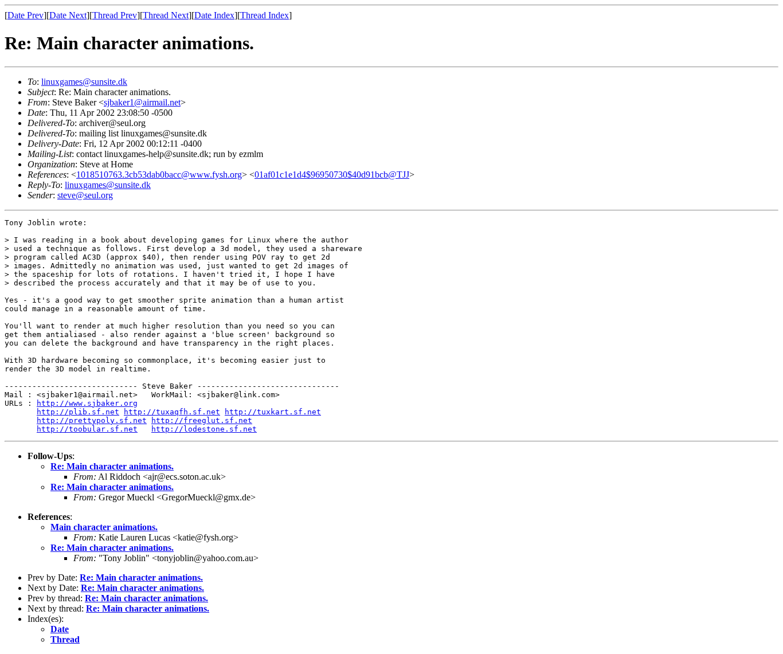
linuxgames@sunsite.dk (84, 82)
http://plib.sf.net (78, 412)
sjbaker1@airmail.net (142, 102)
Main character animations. (104, 527)
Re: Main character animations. (112, 466)
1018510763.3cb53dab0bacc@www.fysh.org (159, 174)
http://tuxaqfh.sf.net (172, 412)
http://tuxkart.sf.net (273, 412)
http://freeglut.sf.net (201, 420)
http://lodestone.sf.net (204, 429)
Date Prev (25, 15)
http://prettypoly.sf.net (92, 420)
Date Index (214, 15)
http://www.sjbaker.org (87, 403)
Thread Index (264, 15)
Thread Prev (114, 15)
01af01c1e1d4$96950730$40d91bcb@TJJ (332, 174)
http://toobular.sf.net (87, 429)
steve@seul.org (85, 195)
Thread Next (166, 15)
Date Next (68, 15)
